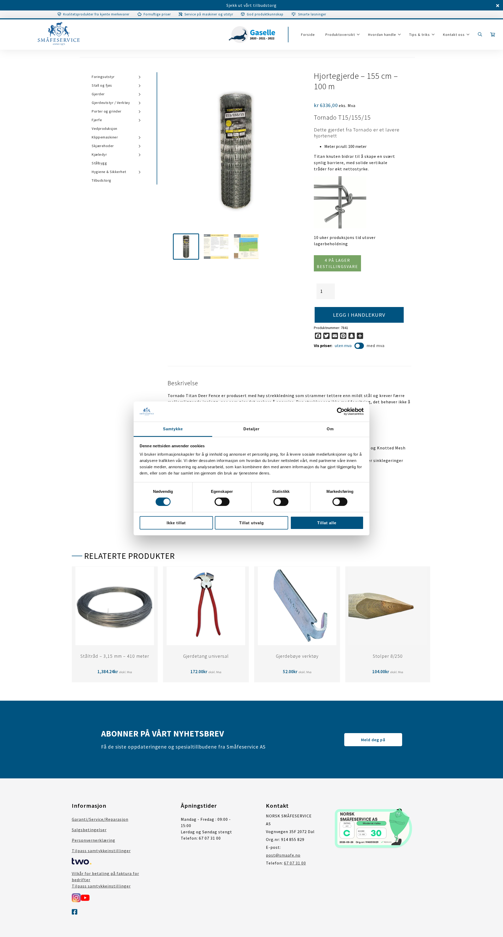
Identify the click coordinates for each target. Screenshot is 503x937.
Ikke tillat (176, 523)
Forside (308, 34)
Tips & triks (419, 34)
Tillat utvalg (251, 523)
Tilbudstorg (101, 180)
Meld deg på (373, 739)
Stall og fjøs (102, 85)
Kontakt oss (454, 34)
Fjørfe (97, 120)
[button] (186, 246)
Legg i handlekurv (359, 314)
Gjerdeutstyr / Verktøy (111, 102)
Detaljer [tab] (251, 429)
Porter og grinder (107, 111)
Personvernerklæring (93, 840)
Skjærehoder (103, 145)
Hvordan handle (382, 34)
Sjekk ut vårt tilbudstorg (251, 5)
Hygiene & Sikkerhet (109, 171)
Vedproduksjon (104, 128)
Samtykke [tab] (173, 429)
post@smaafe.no (283, 855)
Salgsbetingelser (89, 829)
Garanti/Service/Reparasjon (100, 819)
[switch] (222, 502)
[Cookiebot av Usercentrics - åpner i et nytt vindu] (341, 411)
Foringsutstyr (103, 76)
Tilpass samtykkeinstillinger (101, 850)
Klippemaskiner (105, 137)
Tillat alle (326, 523)
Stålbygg (99, 163)
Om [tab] (330, 429)
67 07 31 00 (295, 863)
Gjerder (98, 94)
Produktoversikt (340, 34)
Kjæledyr (99, 154)
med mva (376, 345)
